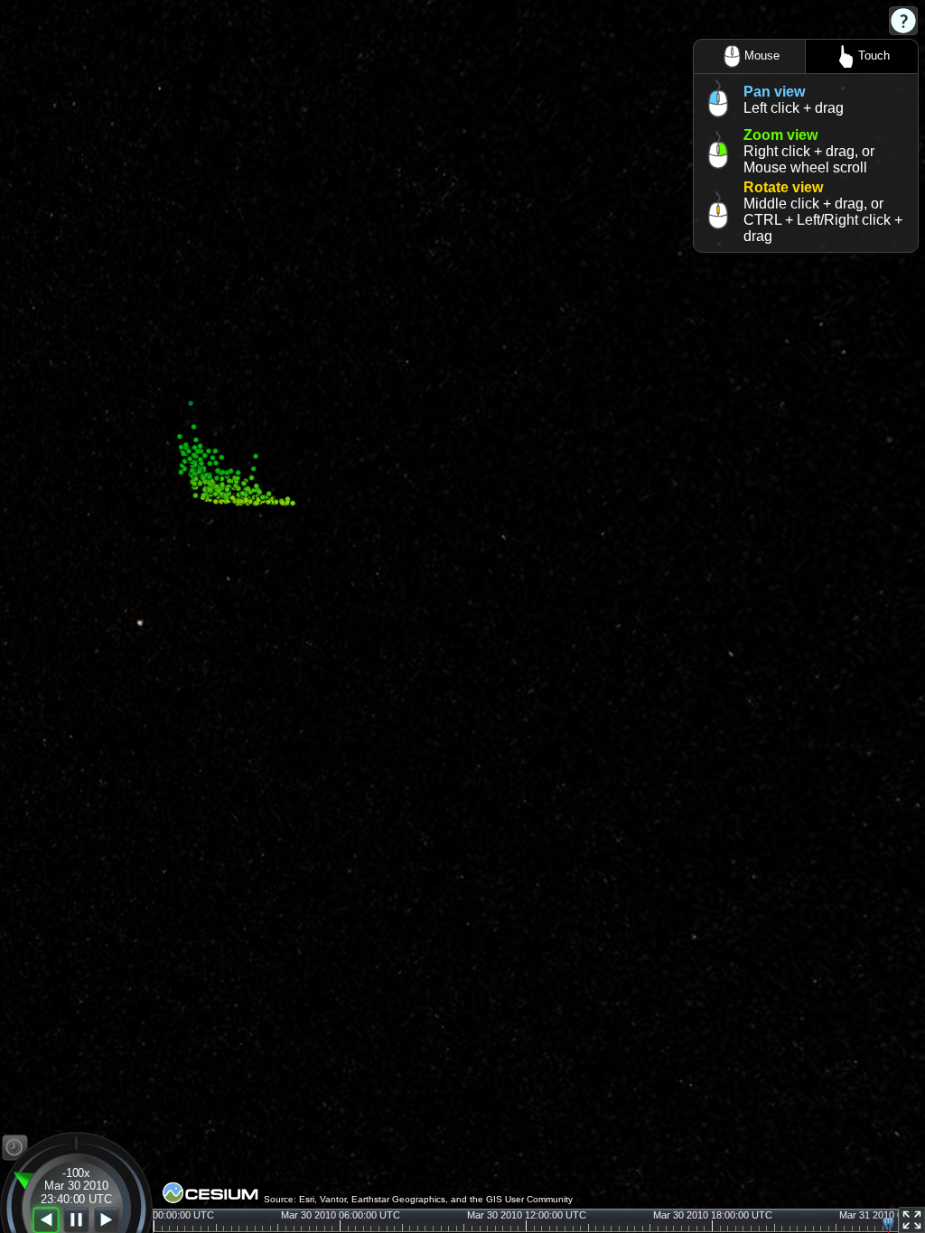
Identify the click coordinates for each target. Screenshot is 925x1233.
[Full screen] (912, 1220)
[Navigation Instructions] (903, 20)
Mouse (762, 55)
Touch (874, 55)
